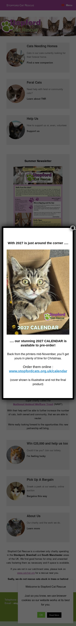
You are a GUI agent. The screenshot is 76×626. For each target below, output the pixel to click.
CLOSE (73, 228)
